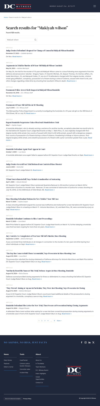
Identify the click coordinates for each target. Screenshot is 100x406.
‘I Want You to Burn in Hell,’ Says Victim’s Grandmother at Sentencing (33, 179)
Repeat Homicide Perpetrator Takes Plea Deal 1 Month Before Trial (32, 122)
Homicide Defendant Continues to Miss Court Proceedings (29, 218)
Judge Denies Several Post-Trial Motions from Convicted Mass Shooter (34, 164)
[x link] (93, 342)
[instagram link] (85, 342)
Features (6, 363)
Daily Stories (8, 360)
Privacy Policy (27, 398)
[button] (94, 6)
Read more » (17, 56)
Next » (59, 321)
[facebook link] (81, 342)
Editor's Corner (8, 367)
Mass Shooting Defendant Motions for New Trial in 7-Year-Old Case (32, 199)
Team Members (41, 367)
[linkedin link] (89, 342)
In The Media (40, 363)
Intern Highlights (41, 373)
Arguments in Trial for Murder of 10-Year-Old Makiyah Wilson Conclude (34, 65)
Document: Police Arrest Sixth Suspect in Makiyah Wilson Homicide (33, 90)
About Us (39, 360)
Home (6, 17)
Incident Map (24, 372)
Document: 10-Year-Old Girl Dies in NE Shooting (24, 105)
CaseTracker (24, 360)
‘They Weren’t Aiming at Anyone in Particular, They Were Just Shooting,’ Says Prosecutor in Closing (46, 288)
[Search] (35, 40)
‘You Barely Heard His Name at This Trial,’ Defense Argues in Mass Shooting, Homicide (40, 270)
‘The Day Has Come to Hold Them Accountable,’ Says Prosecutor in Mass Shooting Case (41, 253)
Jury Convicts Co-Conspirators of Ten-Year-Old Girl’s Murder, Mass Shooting (36, 236)
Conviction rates (25, 369)
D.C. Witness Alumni (42, 370)
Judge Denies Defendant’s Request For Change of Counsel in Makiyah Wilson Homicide (40, 50)
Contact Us (39, 382)
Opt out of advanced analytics (13, 398)
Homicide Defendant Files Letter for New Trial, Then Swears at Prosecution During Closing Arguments (47, 305)
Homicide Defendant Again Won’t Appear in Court (25, 149)
